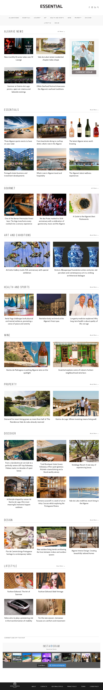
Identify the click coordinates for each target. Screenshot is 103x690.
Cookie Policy (94, 686)
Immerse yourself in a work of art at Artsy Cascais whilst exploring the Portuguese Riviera (51, 503)
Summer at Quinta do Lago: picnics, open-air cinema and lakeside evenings (18, 89)
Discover (88, 18)
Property (78, 18)
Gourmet (37, 18)
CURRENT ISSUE (84, 72)
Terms (83, 686)
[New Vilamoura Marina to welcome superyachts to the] (46, 657)
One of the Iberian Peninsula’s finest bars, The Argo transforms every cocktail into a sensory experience (19, 221)
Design (57, 23)
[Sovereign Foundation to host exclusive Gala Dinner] (86, 657)
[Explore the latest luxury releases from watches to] (76, 657)
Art (45, 18)
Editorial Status (57, 686)
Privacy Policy (72, 686)
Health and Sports (57, 18)
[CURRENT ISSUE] (75, 55)
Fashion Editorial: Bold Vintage (50, 591)
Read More (94, 109)
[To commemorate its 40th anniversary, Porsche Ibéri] (66, 657)
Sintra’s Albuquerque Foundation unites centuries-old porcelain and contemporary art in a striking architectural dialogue (75, 273)
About (34, 686)
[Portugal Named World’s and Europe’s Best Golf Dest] (36, 657)
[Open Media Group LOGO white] (15, 686)
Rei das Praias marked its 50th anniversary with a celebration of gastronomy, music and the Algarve (51, 221)
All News (61, 31)
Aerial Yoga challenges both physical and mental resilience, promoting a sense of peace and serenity (19, 321)
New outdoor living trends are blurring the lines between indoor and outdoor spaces (51, 552)
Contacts (43, 686)
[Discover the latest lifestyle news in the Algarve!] (7, 657)
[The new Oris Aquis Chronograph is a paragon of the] (56, 657)
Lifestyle (47, 23)
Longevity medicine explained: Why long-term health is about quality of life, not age (84, 321)
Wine (69, 18)
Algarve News (14, 18)
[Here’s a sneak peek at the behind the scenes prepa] (95, 657)
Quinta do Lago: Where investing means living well (76, 419)
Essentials (26, 18)
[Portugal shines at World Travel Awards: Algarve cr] (26, 657)
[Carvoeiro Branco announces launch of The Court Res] (17, 657)
